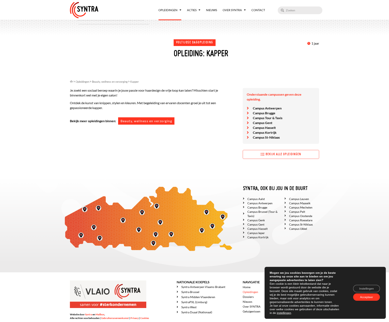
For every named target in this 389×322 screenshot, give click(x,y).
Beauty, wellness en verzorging (146, 121)
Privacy (134, 318)
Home (246, 287)
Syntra (88, 314)
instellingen (284, 313)
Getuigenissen (251, 311)
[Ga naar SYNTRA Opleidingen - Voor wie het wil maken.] (71, 81)
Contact (258, 10)
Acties (192, 10)
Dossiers (248, 296)
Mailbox (100, 314)
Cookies (144, 318)
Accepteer (366, 297)
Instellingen (366, 288)
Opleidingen (167, 10)
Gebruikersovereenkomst (115, 318)
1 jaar (315, 43)
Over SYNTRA (232, 10)
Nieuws (211, 10)
